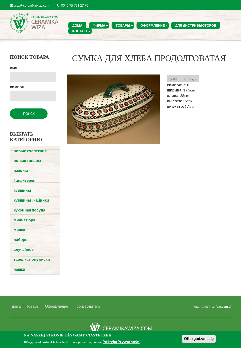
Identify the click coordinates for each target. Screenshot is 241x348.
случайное (24, 249)
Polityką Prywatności (121, 341)
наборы (21, 239)
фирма (99, 25)
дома (77, 25)
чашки (19, 269)
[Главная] (35, 22)
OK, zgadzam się (199, 339)
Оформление (153, 25)
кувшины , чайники (31, 200)
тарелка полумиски (32, 259)
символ (17, 86)
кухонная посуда (29, 210)
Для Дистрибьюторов (195, 25)
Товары (123, 25)
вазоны (21, 170)
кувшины (22, 190)
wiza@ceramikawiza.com (31, 5)
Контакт (80, 31)
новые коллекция (30, 151)
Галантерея (24, 180)
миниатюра (24, 220)
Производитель (87, 306)
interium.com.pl (220, 306)
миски (19, 229)
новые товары (27, 160)
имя (13, 67)
